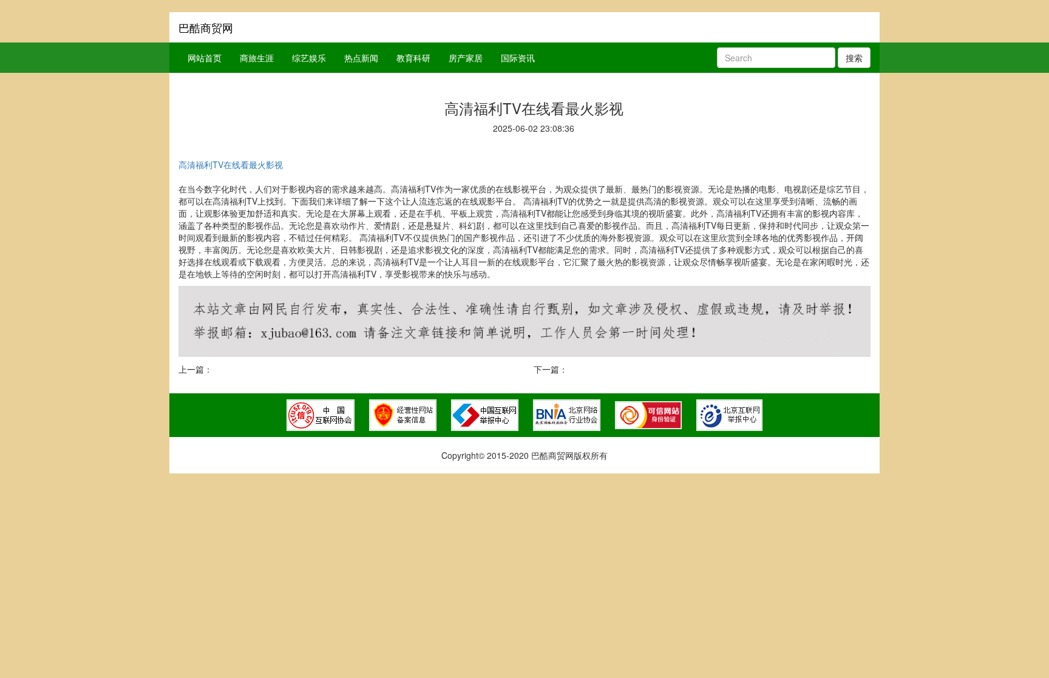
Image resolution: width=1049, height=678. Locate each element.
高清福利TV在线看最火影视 (230, 164)
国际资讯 (518, 58)
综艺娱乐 (309, 58)
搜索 (854, 58)
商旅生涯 (257, 58)
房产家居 (466, 58)
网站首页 (205, 58)
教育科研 (413, 58)
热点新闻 (361, 58)
